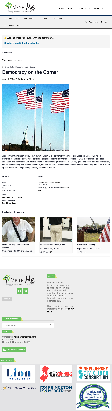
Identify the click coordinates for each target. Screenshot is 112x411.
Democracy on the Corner (12, 197)
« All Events (7, 52)
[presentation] (18, 229)
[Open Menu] (56, 7)
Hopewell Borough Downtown (49, 182)
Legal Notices (29, 19)
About (50, 276)
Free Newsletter (12, 19)
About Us (44, 19)
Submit (98, 9)
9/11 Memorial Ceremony (86, 244)
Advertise (57, 19)
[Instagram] (25, 291)
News (71, 9)
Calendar (85, 9)
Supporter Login (12, 25)
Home (61, 9)
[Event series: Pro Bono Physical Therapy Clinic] (51, 252)
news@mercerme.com (25, 337)
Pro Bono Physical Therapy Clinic (52, 244)
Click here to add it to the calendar (21, 43)
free (3, 203)
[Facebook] (19, 291)
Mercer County (11, 203)
